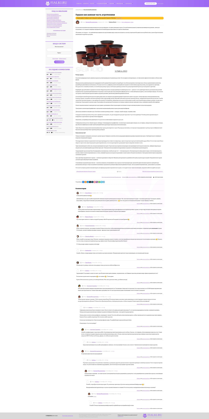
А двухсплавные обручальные (54, 72)
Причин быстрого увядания (53, 105)
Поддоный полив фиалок (53, 17)
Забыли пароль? (62, 58)
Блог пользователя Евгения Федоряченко (111, 177)
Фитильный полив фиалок (53, 18)
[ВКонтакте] (83, 182)
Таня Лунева (90, 206)
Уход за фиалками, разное (53, 27)
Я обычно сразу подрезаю (53, 109)
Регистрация (160, 3)
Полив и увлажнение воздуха (54, 15)
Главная (78, 3)
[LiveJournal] (92, 182)
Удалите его (120, 416)
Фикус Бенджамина (51, 34)
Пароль (59, 52)
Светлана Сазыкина (92, 286)
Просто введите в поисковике (54, 93)
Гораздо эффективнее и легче (54, 89)
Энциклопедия (102, 3)
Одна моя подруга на (52, 84)
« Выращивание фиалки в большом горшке (86, 171)
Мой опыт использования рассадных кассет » (152, 171)
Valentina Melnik (89, 236)
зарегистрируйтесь (132, 177)
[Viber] (97, 182)
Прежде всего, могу (52, 130)
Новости (85, 3)
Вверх (119, 171)
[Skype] (101, 182)
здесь (94, 396)
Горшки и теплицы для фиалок (54, 20)
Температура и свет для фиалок (54, 24)
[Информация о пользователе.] (77, 22)
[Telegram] (104, 182)
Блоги (81, 9)
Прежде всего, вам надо (53, 76)
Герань (48, 36)
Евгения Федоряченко (91, 22)
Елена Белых (88, 193)
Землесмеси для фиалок (53, 14)
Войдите (124, 177)
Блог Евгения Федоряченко (90, 9)
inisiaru (87, 270)
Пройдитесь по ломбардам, (54, 101)
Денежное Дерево (51, 33)
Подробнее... (119, 18)
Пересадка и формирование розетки (56, 21)
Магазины (120, 3)
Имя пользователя (59, 46)
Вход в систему (150, 3)
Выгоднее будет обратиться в (54, 97)
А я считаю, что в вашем (52, 80)
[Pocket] (95, 182)
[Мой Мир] (88, 182)
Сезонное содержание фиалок (54, 25)
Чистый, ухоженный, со (52, 114)
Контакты (129, 3)
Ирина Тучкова (89, 216)
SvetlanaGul (88, 250)
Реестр (92, 3)
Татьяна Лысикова (89, 225)
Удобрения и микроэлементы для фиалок (57, 23)
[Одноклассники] (85, 182)
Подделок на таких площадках (54, 122)
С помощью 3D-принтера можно (55, 118)
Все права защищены (67, 415)
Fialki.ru (85, 415)
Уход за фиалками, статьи (127, 22)
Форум (112, 3)
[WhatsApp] (99, 182)
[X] (90, 182)
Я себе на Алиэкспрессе (52, 126)
